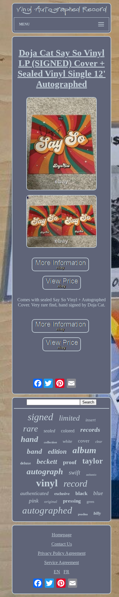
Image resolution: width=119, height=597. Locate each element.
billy (97, 513)
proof (70, 462)
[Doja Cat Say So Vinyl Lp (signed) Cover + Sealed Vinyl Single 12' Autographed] (61, 144)
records (90, 429)
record (75, 483)
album (84, 450)
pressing (72, 501)
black (81, 493)
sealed (49, 430)
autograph (45, 471)
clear (98, 442)
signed (40, 417)
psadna (83, 514)
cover (84, 441)
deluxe (25, 463)
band (34, 451)
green (90, 502)
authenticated (34, 493)
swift (74, 472)
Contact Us (61, 544)
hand (29, 439)
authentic (91, 474)
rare (30, 428)
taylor (92, 461)
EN (57, 571)
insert (90, 420)
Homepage (62, 534)
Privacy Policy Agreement (61, 553)
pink (33, 501)
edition (57, 451)
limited (69, 418)
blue (98, 493)
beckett (47, 461)
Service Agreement (61, 562)
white (67, 441)
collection (50, 442)
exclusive (62, 493)
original (50, 501)
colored (68, 430)
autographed (47, 510)
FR (66, 571)
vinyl (47, 483)
